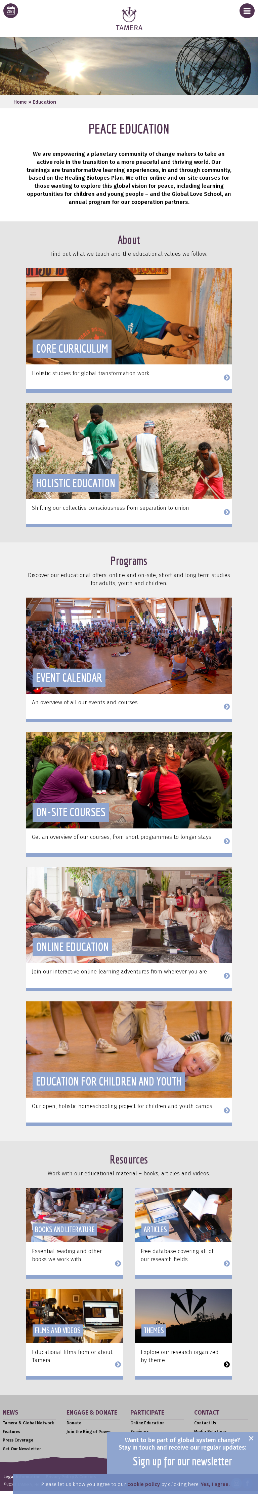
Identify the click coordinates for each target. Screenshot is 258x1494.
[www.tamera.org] (129, 28)
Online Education (147, 1423)
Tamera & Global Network (28, 1423)
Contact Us (205, 1423)
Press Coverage (18, 1440)
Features (11, 1431)
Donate (74, 1423)
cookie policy (143, 1484)
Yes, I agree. (215, 1484)
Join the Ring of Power (89, 1431)
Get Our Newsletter (22, 1449)
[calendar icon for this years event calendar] (10, 10)
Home (20, 102)
